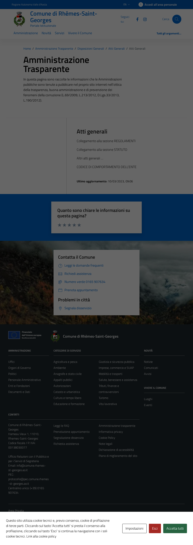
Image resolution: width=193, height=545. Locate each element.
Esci (155, 528)
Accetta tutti (175, 528)
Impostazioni (134, 528)
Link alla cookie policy (41, 536)
